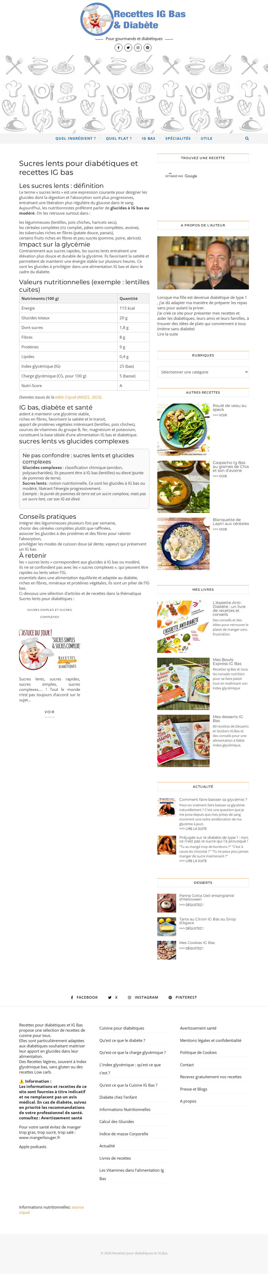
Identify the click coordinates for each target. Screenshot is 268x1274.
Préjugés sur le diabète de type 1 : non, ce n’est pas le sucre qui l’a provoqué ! (214, 839)
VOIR (50, 711)
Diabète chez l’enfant (118, 1097)
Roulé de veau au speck (230, 407)
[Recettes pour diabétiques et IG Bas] (134, 27)
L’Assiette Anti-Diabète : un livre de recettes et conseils (229, 608)
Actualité (107, 1145)
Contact (187, 1064)
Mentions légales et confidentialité (210, 1040)
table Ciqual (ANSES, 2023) (78, 397)
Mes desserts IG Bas (228, 718)
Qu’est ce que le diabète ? (122, 1040)
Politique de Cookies (198, 1052)
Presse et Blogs (193, 1089)
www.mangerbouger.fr (39, 1137)
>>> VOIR (220, 415)
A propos (188, 1101)
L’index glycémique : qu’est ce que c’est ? (130, 1069)
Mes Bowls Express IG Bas (227, 661)
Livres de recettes (115, 1158)
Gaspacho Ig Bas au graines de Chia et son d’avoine (231, 466)
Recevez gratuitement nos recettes (211, 1076)
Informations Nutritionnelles (124, 1109)
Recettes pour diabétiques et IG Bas (51, 1024)
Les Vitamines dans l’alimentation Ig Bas (131, 1174)
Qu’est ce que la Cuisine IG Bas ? (128, 1085)
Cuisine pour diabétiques (121, 1028)
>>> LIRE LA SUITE (193, 828)
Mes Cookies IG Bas (197, 942)
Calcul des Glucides (116, 1121)
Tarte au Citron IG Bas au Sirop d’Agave (207, 921)
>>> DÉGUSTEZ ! (191, 904)
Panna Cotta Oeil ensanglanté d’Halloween (206, 897)
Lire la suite (167, 334)
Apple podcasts (32, 1146)
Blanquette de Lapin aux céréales (231, 521)
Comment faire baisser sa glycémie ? (213, 799)
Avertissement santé (61, 1117)
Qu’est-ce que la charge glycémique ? (132, 1052)
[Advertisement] (134, 94)
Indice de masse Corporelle (123, 1133)
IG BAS (148, 138)
